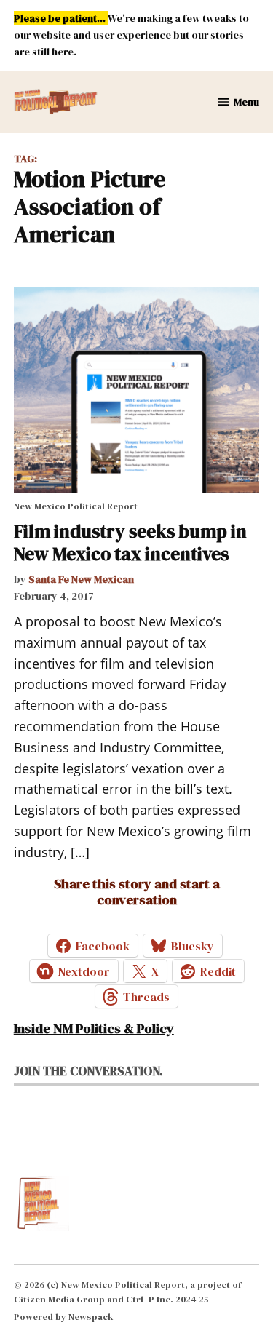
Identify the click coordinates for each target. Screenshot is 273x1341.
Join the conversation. (88, 1071)
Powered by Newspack (64, 1316)
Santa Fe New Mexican (81, 579)
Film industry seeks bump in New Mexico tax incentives (130, 542)
